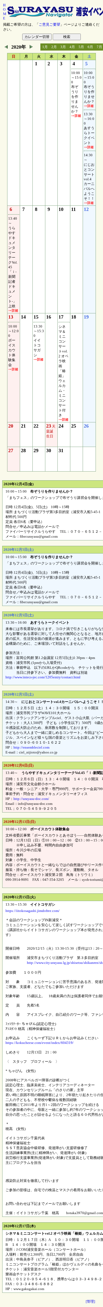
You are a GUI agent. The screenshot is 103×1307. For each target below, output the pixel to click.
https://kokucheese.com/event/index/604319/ (39, 1043)
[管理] (90, 1301)
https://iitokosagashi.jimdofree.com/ (32, 911)
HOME (4, 11)
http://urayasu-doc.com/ (31, 799)
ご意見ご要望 (49, 24)
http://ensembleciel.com (31, 747)
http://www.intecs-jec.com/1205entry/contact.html (42, 677)
